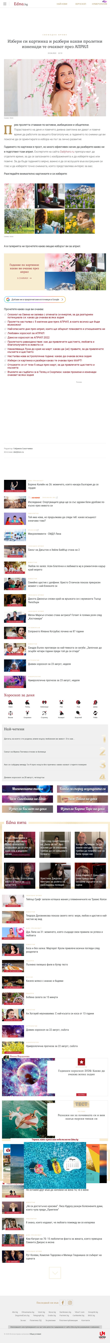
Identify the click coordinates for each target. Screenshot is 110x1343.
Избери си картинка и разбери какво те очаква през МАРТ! (45, 360)
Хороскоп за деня (19, 695)
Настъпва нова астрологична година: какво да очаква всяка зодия (49, 356)
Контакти (85, 1320)
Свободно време (55, 35)
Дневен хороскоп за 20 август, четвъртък (24, 777)
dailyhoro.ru (18, 452)
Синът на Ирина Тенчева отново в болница (25, 751)
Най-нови (62, 4)
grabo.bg (32, 530)
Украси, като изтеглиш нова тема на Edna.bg (55, 1139)
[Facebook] (63, 1303)
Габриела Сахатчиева (23, 448)
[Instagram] (70, 1303)
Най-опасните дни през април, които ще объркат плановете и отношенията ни (56, 329)
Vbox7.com (79, 1312)
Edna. (21, 3)
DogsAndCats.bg (22, 1315)
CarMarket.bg (78, 1315)
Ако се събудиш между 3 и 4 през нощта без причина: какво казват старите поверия (45, 764)
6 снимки (22, 278)
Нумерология (99, 4)
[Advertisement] (43, 410)
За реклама (50, 1320)
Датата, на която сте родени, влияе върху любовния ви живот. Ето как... (39, 738)
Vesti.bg (41, 1312)
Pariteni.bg (64, 1315)
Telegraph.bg (38, 1315)
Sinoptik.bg (93, 1312)
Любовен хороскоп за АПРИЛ (26, 333)
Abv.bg (15, 1312)
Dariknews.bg (65, 1312)
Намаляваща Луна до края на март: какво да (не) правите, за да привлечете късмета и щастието (56, 350)
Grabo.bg (52, 1315)
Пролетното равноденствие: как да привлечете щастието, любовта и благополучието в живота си (51, 343)
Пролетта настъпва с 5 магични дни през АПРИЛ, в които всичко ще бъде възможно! (54, 323)
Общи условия (35, 1334)
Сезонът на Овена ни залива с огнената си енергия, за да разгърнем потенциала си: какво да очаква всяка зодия (50, 316)
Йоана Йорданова (20, 1056)
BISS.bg (91, 1315)
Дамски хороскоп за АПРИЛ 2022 (29, 337)
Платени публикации (68, 1320)
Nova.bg (52, 1312)
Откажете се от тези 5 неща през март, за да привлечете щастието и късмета (51, 366)
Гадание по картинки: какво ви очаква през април (24, 268)
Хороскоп (80, 4)
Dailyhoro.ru (67, 151)
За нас (23, 1320)
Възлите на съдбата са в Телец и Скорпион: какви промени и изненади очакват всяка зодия (52, 373)
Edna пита (16, 822)
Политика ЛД (36, 1320)
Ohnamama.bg (28, 1312)
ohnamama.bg (49, 497)
